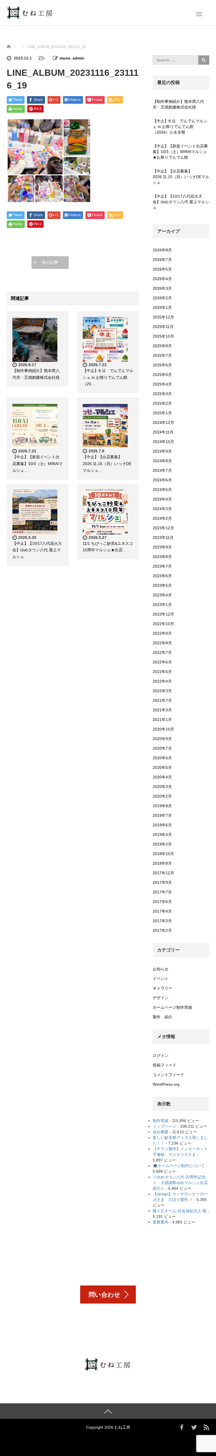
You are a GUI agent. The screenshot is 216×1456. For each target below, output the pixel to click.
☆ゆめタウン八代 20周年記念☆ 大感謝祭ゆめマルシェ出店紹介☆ (180, 1183)
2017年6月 (162, 901)
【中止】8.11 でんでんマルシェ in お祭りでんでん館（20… (108, 377)
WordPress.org (166, 1084)
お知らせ (160, 969)
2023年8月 (162, 556)
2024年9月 (162, 451)
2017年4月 (162, 911)
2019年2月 (162, 844)
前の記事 (50, 262)
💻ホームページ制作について (179, 1165)
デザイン (160, 997)
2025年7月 (162, 355)
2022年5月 (162, 671)
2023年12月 (163, 528)
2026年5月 (162, 269)
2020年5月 (162, 767)
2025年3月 (162, 393)
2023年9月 (162, 547)
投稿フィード (164, 1065)
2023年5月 (162, 585)
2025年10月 (163, 336)
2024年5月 (162, 489)
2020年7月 (162, 748)
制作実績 (160, 1120)
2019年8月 (162, 806)
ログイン (160, 1055)
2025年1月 (162, 413)
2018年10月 (163, 853)
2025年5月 (162, 374)
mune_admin (72, 58)
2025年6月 (162, 365)
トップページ (164, 1126)
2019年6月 (162, 825)
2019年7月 (162, 815)
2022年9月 (162, 633)
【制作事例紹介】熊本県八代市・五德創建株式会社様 (178, 104)
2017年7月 (162, 892)
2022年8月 (162, 643)
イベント (160, 978)
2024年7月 (162, 470)
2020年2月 (162, 796)
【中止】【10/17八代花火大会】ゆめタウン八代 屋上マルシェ (37, 550)
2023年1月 (162, 604)
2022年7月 (162, 652)
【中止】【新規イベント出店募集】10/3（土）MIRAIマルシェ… (37, 464)
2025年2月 (162, 403)
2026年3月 (162, 288)
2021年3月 (162, 710)
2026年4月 (162, 278)
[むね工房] (30, 12)
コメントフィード (168, 1074)
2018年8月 (162, 863)
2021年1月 (162, 719)
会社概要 (160, 1132)
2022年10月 (163, 623)
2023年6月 (162, 576)
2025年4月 (162, 384)
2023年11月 (163, 537)
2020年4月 (162, 777)
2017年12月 (163, 873)
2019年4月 (162, 834)
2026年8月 (162, 250)
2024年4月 (162, 499)
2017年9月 (162, 882)
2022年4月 (162, 681)
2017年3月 (162, 921)
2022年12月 (163, 614)
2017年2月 (162, 930)
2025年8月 (162, 346)
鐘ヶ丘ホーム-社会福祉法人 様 (179, 1211)
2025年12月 (163, 317)
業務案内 (160, 1222)
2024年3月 (162, 508)
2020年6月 (162, 758)
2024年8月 (162, 461)
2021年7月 (162, 700)
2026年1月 (162, 307)
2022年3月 (162, 691)
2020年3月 (162, 786)
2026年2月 (162, 298)
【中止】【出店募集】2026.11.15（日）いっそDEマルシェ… (107, 464)
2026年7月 (162, 259)
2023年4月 (162, 595)
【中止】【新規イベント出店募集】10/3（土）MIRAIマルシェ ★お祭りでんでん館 (181, 152)
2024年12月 (163, 422)
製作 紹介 (162, 1017)
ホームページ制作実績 (172, 1007)
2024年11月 (163, 432)
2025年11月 (163, 326)
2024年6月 (162, 480)
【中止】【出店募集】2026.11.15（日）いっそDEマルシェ (181, 177)
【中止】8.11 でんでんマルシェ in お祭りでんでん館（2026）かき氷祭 (180, 126)
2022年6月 (162, 662)
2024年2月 (162, 518)
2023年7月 (162, 566)
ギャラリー (162, 988)
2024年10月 (163, 441)
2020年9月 (162, 738)
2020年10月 (163, 729)
